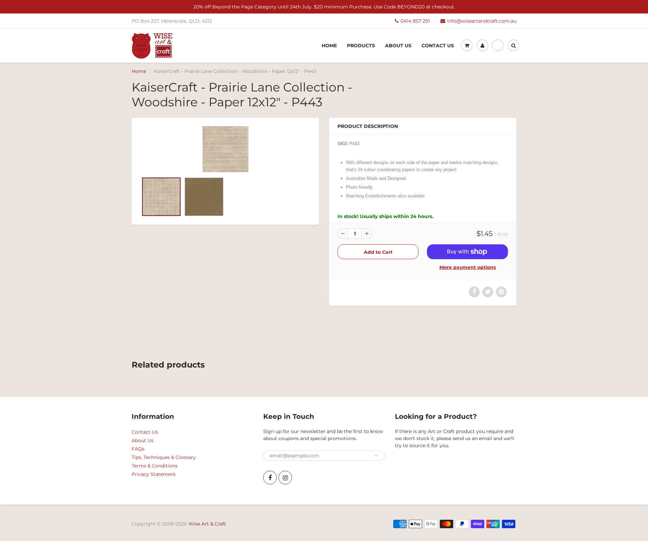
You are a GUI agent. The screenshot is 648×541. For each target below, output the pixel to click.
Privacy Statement (154, 474)
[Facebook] (270, 477)
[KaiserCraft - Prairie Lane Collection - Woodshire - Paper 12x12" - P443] (225, 149)
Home (329, 46)
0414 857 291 (415, 21)
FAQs (138, 449)
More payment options (467, 267)
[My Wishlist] (498, 45)
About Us (398, 46)
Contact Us (438, 46)
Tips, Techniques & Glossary (164, 457)
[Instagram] (285, 477)
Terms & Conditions (155, 466)
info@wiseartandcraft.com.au (481, 21)
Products (361, 46)
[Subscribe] (376, 455)
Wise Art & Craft (207, 524)
